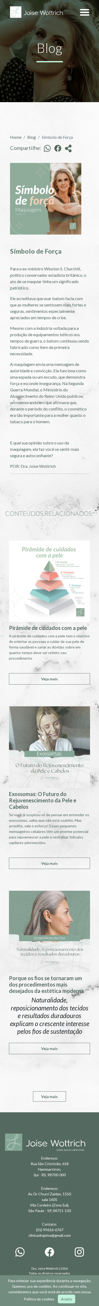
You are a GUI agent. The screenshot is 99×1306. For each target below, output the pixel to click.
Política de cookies (39, 1299)
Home (15, 137)
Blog (31, 137)
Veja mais (49, 679)
